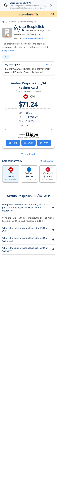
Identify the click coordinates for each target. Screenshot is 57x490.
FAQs (6, 57)
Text (14, 142)
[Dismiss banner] (51, 5)
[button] (52, 14)
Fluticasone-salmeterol (33, 38)
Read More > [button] (8, 50)
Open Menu (4, 14)
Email (30, 142)
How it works (30, 154)
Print (45, 142)
